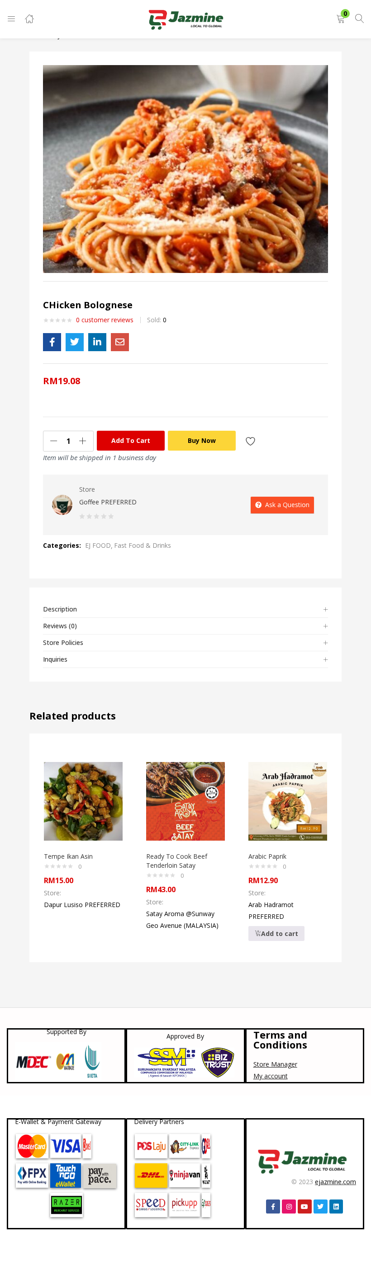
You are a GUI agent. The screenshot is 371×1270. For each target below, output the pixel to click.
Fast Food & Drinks (142, 545)
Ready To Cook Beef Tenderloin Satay (176, 861)
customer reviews (104, 319)
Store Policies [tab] (63, 642)
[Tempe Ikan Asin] (83, 800)
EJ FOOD (98, 545)
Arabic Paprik (267, 856)
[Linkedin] (336, 1206)
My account (270, 1076)
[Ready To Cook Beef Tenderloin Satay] (185, 800)
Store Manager (275, 1064)
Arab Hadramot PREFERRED (271, 910)
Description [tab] (60, 609)
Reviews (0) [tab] (60, 625)
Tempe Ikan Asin (68, 856)
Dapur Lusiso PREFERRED (82, 904)
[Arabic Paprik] (287, 800)
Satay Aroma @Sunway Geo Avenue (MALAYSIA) (182, 919)
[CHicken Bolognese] (52, 342)
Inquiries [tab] (55, 659)
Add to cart (130, 440)
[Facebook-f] (273, 1206)
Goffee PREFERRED (108, 502)
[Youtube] (305, 1206)
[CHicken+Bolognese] (75, 342)
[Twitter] (321, 1206)
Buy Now (202, 440)
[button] (340, 19)
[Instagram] (289, 1206)
